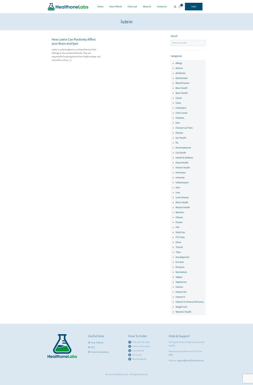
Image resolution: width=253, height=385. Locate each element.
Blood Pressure (182, 83)
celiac (178, 103)
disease (179, 133)
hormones (181, 172)
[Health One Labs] (68, 6)
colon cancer (182, 113)
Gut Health (181, 153)
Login (193, 6)
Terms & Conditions (100, 352)
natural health (183, 207)
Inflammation (182, 182)
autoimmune (182, 78)
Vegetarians (181, 282)
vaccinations (181, 272)
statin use (180, 232)
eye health (181, 138)
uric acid (179, 262)
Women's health (183, 312)
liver (178, 192)
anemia (179, 68)
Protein (179, 222)
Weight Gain (181, 307)
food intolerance (183, 148)
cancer (179, 98)
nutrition (180, 212)
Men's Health (182, 202)
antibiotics (181, 73)
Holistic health (183, 167)
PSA (177, 227)
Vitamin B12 (181, 292)
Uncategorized (182, 257)
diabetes (180, 118)
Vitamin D (180, 297)
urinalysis (180, 267)
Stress (178, 242)
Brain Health (182, 93)
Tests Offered (97, 343)
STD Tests (180, 237)
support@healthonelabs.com (190, 360)
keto (178, 187)
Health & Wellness (184, 158)
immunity (180, 177)
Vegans (179, 277)
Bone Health (182, 88)
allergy (179, 63)
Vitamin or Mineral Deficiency (190, 302)
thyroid (179, 247)
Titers (178, 252)
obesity (179, 217)
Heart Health (182, 162)
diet (178, 123)
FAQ (93, 347)
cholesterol (181, 108)
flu (177, 143)
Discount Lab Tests (184, 128)
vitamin (179, 287)
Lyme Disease (182, 197)
